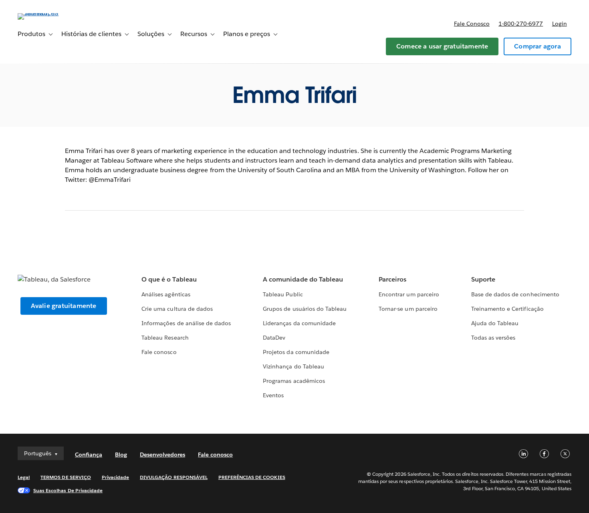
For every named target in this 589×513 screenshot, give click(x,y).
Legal (24, 477)
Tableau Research (164, 337)
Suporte (483, 279)
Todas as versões (493, 337)
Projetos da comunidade (296, 352)
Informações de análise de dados (186, 323)
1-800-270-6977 (520, 23)
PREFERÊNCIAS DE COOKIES (251, 477)
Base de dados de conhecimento (515, 294)
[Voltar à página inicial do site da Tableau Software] (48, 13)
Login (559, 23)
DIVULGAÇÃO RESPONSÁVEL (174, 477)
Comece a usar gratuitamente (442, 46)
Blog (121, 454)
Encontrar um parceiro (409, 294)
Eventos (273, 395)
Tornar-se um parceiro (408, 308)
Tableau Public (283, 294)
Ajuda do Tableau (494, 323)
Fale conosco (472, 23)
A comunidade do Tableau (303, 279)
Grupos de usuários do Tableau (305, 308)
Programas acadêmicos (294, 380)
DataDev (274, 337)
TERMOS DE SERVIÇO (65, 477)
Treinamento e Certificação (507, 308)
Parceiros (392, 279)
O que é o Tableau (168, 279)
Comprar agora (537, 46)
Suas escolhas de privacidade (68, 490)
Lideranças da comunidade (299, 323)
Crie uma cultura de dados (176, 308)
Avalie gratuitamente (64, 306)
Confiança (88, 454)
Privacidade (115, 477)
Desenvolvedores (162, 454)
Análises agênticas (165, 294)
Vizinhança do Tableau (293, 366)
